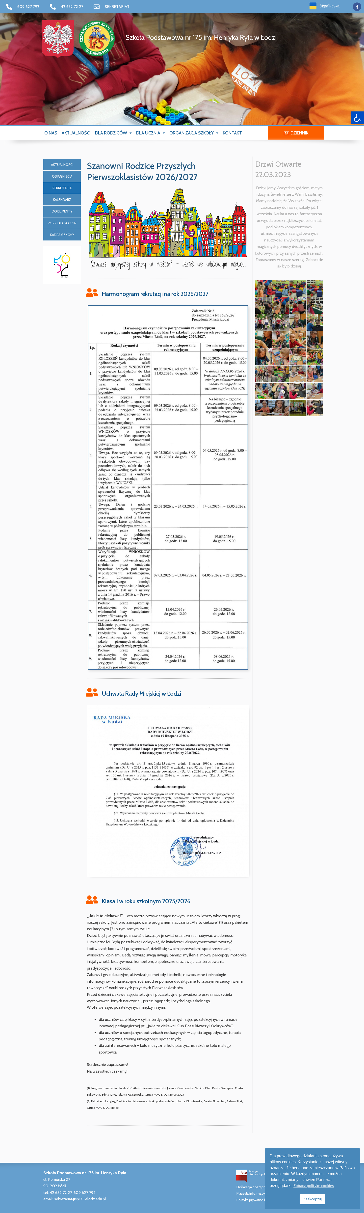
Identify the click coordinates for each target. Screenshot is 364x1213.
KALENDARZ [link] (62, 199)
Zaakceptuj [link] (312, 1199)
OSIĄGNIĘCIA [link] (62, 176)
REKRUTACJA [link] (62, 188)
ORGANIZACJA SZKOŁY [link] (191, 133)
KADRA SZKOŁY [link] (62, 235)
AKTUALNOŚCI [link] (76, 133)
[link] (357, 117)
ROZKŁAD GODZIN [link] (62, 223)
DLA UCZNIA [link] (148, 133)
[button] (113, 133)
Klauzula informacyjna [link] (252, 1193)
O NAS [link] (50, 133)
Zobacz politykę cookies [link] (313, 1185)
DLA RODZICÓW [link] (111, 133)
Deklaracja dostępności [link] (254, 1187)
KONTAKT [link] (232, 133)
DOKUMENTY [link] (62, 211)
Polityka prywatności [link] (251, 1200)
